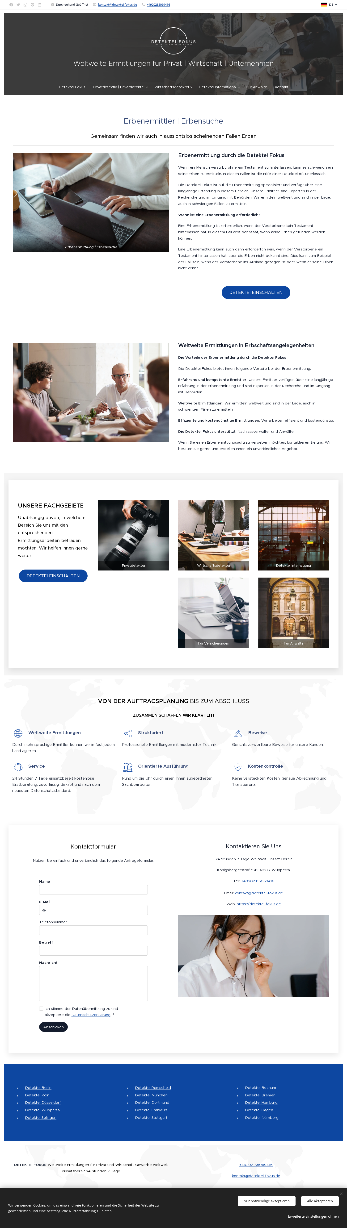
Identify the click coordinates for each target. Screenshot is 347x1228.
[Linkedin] (39, 5)
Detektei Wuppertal (42, 1110)
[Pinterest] (32, 5)
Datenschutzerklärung (91, 1014)
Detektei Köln (37, 1095)
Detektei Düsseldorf (43, 1102)
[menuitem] (74, 87)
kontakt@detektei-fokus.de (117, 4)
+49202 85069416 (257, 881)
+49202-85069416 (256, 1164)
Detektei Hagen (259, 1110)
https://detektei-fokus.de (259, 904)
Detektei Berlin (38, 1087)
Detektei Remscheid (153, 1087)
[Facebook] (11, 5)
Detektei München (151, 1095)
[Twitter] (18, 5)
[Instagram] (25, 5)
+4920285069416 (158, 4)
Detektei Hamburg (261, 1102)
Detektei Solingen (40, 1117)
